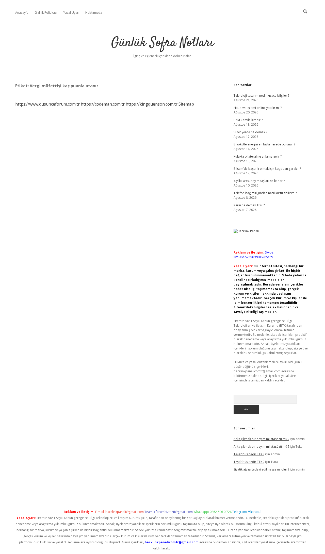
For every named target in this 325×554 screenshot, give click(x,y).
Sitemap (186, 104)
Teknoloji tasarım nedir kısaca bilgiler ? (261, 95)
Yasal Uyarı (71, 12)
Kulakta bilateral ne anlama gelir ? (258, 156)
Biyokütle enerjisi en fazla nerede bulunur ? (264, 144)
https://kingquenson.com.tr (151, 104)
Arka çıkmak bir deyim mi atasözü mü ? (261, 439)
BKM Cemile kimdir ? (248, 120)
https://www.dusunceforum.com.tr (47, 104)
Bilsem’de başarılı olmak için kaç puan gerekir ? (267, 168)
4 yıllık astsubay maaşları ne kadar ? (259, 181)
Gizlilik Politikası (46, 12)
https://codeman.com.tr (103, 104)
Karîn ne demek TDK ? (249, 205)
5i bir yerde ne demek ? (250, 132)
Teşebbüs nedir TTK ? (249, 454)
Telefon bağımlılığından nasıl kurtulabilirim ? (265, 193)
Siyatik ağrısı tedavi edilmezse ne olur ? (261, 469)
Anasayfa (21, 12)
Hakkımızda (93, 12)
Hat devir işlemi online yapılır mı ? (258, 108)
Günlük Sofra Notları (162, 43)
